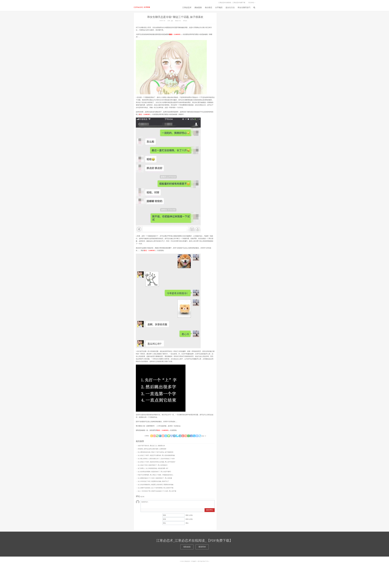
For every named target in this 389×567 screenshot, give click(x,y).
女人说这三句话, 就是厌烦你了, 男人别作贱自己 (153, 465)
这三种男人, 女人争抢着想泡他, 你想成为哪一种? (153, 468)
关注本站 (251, 2)
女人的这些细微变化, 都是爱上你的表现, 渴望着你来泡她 (155, 484)
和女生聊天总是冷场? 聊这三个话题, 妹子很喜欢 (175, 17)
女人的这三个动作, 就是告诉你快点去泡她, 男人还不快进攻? (156, 462)
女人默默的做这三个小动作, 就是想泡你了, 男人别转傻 (155, 478)
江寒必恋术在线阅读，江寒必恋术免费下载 (231, 2)
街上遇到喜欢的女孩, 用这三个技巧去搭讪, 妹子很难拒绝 (155, 452)
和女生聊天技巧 (244, 7)
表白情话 (208, 7)
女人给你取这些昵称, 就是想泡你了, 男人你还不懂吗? (154, 471)
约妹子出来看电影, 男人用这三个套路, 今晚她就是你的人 (155, 475)
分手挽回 (218, 7)
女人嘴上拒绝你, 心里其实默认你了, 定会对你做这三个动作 (156, 458)
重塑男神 (202, 547)
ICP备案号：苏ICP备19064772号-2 (200, 561)
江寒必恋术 (142, 7)
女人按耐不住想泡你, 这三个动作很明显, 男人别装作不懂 (155, 488)
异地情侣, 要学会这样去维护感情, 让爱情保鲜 (152, 449)
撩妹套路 (198, 7)
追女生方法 (230, 7)
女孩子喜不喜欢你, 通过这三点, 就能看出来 (151, 445)
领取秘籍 (187, 547)
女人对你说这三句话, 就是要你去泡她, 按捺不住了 (153, 481)
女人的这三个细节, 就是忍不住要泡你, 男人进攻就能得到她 (156, 455)
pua (172, 20)
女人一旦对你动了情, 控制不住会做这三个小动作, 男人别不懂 (157, 491)
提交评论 (209, 510)
